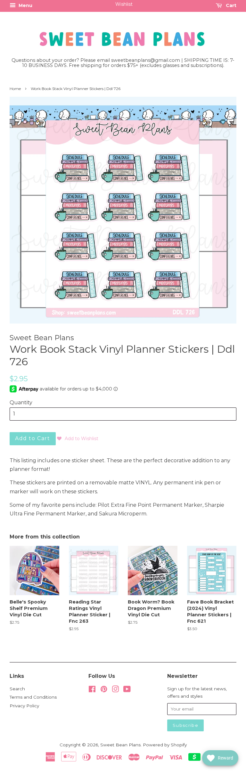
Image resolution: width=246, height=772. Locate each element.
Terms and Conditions (33, 697)
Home (15, 88)
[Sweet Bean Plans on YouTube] (127, 690)
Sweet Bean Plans (120, 744)
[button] (77, 439)
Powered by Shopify (165, 744)
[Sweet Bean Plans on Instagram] (115, 690)
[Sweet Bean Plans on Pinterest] (103, 690)
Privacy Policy (24, 705)
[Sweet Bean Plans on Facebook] (92, 690)
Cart (230, 5)
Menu (24, 5)
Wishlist (124, 4)
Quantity (21, 402)
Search (17, 688)
